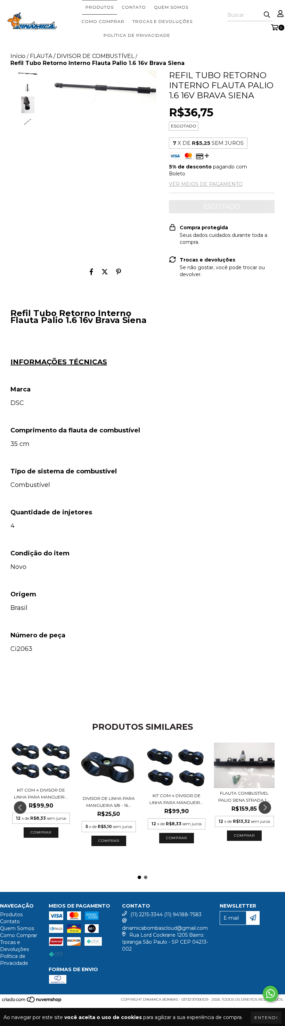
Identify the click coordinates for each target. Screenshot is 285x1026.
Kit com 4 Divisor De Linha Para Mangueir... (41, 793)
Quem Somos (171, 7)
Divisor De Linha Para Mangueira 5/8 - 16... (109, 802)
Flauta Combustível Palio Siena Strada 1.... (244, 797)
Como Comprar (102, 21)
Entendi (266, 1017)
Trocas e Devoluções (162, 21)
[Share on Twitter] (104, 271)
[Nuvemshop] (32, 1001)
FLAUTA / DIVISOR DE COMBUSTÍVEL (82, 56)
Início (17, 56)
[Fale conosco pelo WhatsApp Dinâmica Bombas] (270, 994)
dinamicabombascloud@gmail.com (165, 928)
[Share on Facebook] (91, 271)
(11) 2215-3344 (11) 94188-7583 (166, 914)
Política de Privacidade (137, 35)
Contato (134, 7)
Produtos (100, 7)
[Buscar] (266, 15)
